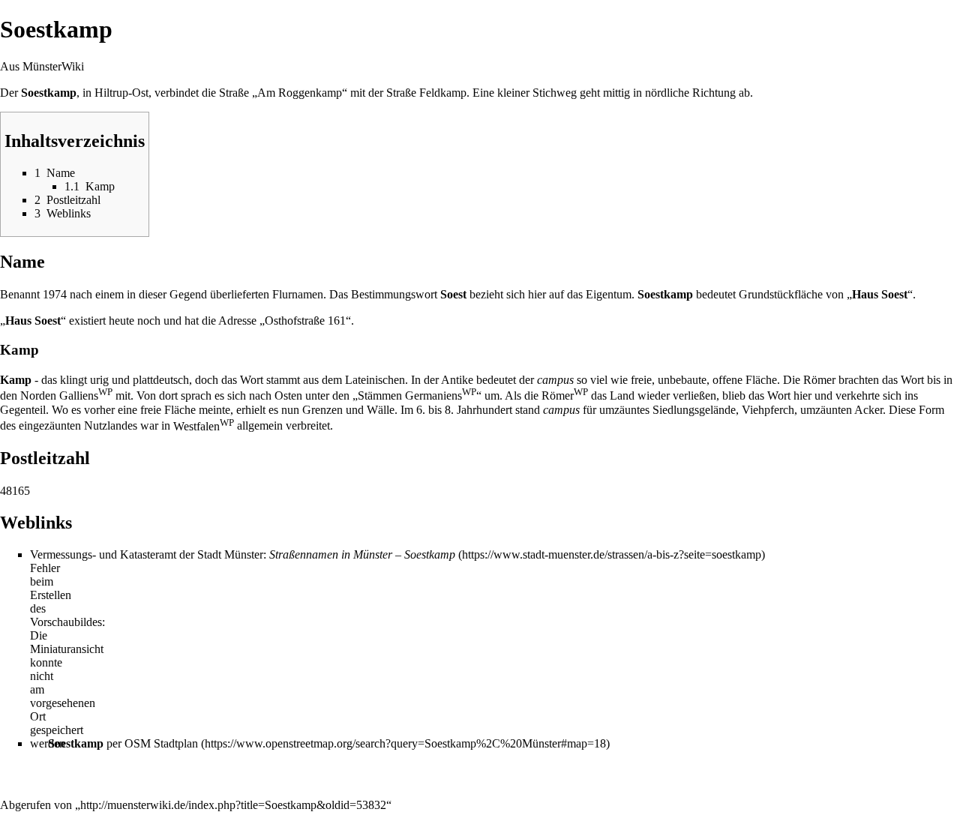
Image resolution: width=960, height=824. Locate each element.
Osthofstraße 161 (305, 320)
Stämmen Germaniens (417, 395)
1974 (55, 294)
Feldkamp (442, 92)
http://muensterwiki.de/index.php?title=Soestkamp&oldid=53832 (233, 805)
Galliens (85, 395)
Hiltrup (111, 92)
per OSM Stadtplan (123, 743)
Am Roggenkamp (299, 92)
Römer (565, 395)
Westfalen (203, 426)
